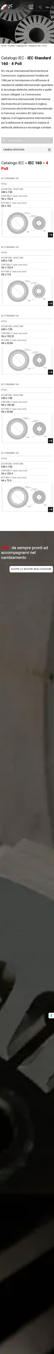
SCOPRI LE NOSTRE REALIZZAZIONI (31, 569)
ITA (47, 7)
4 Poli (44, 45)
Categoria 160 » (35, 45)
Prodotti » (12, 45)
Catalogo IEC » (22, 45)
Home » (4, 45)
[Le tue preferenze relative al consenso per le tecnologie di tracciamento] (51, 1015)
